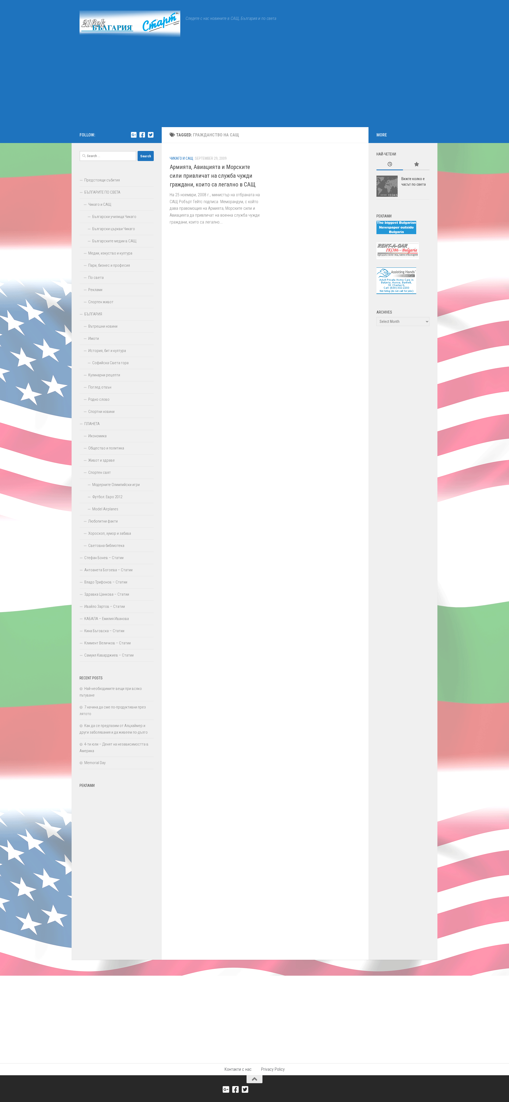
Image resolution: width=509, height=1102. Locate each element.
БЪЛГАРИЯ (93, 314)
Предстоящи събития (102, 180)
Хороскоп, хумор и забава (109, 533)
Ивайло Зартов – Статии (104, 606)
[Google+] (133, 135)
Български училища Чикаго (114, 216)
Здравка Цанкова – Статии (106, 594)
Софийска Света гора (110, 362)
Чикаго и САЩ (181, 158)
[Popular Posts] (416, 164)
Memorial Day (95, 762)
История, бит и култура (107, 350)
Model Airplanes (105, 509)
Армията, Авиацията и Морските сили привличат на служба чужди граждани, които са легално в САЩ (213, 176)
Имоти (93, 338)
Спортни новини (101, 411)
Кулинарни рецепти (104, 375)
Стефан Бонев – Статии (104, 557)
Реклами (95, 289)
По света (96, 277)
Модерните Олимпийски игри (116, 484)
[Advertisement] (254, 87)
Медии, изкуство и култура (110, 253)
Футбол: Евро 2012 (107, 496)
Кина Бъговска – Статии (104, 630)
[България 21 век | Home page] (130, 24)
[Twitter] (150, 135)
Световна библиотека (106, 545)
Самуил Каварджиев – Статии (109, 655)
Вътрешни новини (102, 326)
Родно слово (98, 399)
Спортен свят (99, 472)
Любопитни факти (103, 521)
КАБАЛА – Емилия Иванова (106, 618)
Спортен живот (100, 302)
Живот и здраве (101, 460)
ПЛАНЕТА (92, 423)
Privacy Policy (273, 1069)
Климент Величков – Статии (107, 643)
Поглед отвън (99, 387)
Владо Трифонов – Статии (105, 582)
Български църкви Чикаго (113, 228)
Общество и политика (106, 448)
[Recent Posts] (389, 164)
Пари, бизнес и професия (109, 265)
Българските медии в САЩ (114, 241)
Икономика (97, 436)
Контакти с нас (238, 1069)
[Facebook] (142, 135)
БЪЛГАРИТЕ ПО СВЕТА (102, 192)
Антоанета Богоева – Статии (108, 570)
